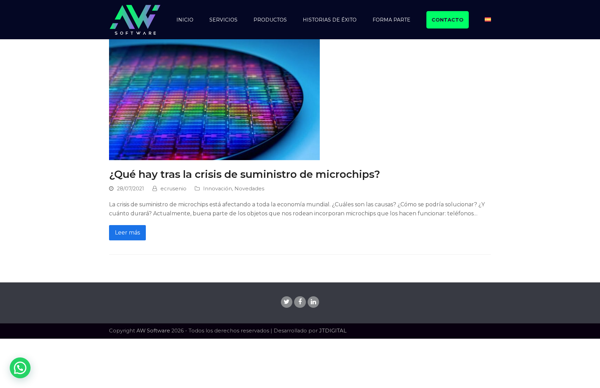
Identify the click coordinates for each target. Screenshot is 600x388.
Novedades (249, 188)
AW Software (153, 331)
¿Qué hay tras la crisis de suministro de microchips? (244, 174)
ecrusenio (173, 188)
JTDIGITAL (333, 331)
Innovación (217, 188)
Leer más (127, 232)
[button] (20, 367)
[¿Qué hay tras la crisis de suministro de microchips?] (214, 99)
